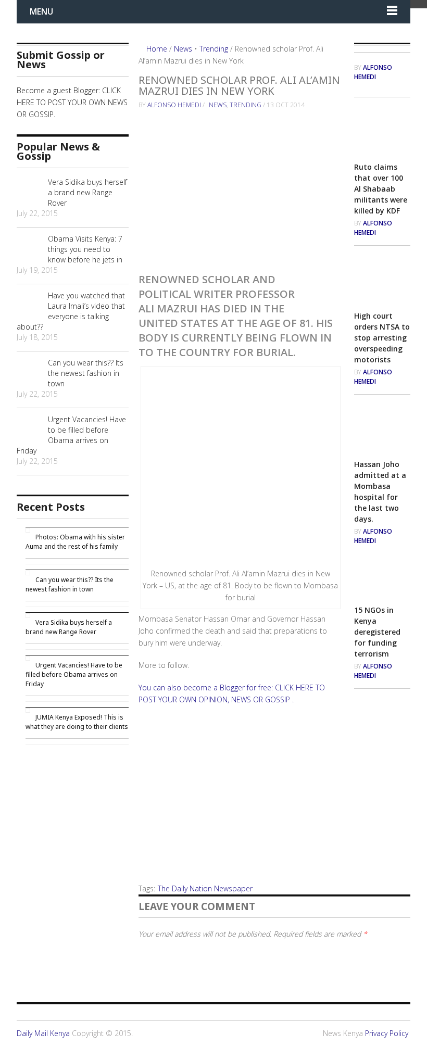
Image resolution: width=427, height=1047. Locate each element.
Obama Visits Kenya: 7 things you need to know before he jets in (85, 249)
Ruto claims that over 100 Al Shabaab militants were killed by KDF (380, 189)
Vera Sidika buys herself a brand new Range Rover (87, 192)
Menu (41, 11)
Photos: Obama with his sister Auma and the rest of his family (75, 542)
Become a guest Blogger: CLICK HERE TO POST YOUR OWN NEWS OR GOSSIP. (72, 102)
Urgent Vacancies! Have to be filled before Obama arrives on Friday (71, 435)
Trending (213, 49)
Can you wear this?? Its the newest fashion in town (85, 373)
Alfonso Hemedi (174, 104)
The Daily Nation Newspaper (205, 888)
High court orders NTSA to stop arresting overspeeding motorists (382, 337)
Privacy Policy (386, 1033)
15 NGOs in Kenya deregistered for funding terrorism (377, 632)
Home (155, 49)
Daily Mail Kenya (43, 1033)
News (183, 49)
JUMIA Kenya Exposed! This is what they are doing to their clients (77, 722)
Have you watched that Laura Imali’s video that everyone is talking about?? (71, 311)
